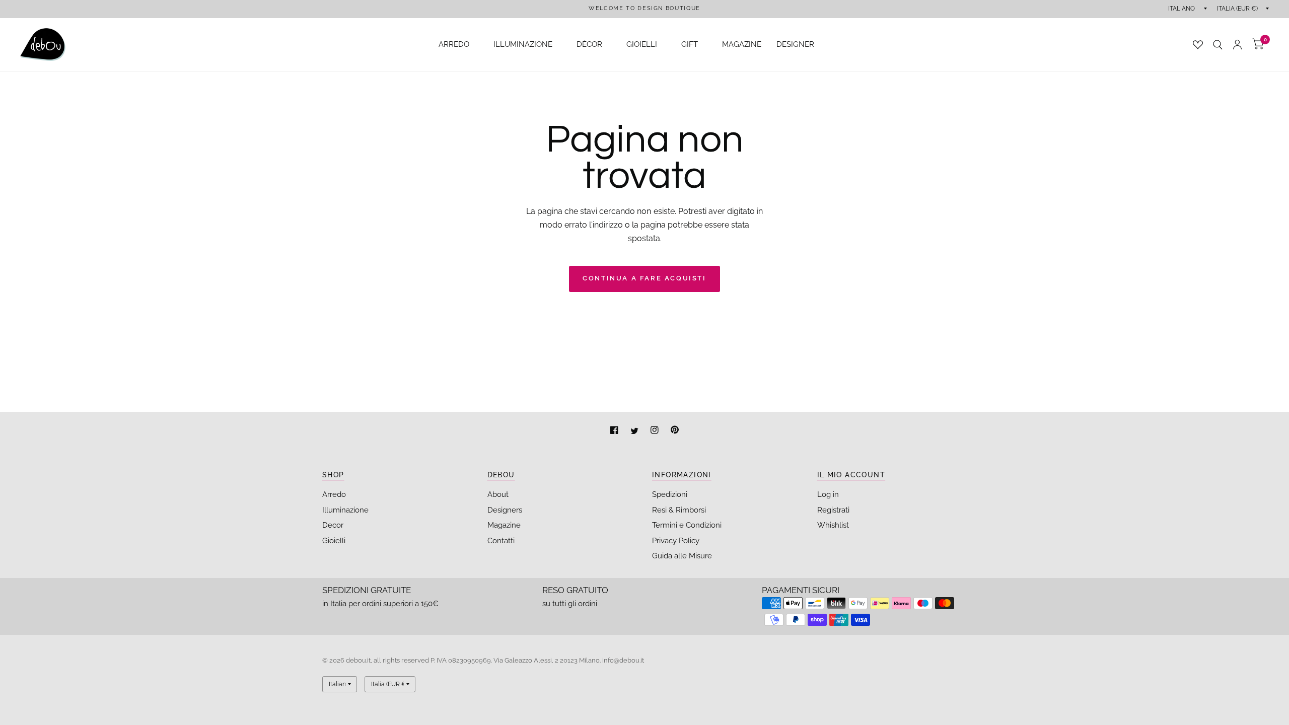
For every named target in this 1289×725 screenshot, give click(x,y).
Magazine (504, 525)
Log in (828, 494)
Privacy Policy (675, 540)
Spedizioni (669, 494)
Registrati (833, 510)
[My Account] (1237, 44)
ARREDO (454, 44)
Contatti (501, 540)
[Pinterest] (675, 431)
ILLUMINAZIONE (522, 44)
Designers (504, 510)
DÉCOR (589, 44)
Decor (332, 525)
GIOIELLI (641, 44)
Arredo (334, 494)
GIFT (689, 44)
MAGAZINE (741, 44)
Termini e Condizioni (687, 525)
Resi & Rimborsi (679, 510)
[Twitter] (635, 431)
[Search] (1218, 44)
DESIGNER (795, 44)
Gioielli (333, 540)
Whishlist (833, 525)
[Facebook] (615, 431)
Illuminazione (345, 510)
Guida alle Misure (682, 555)
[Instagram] (656, 431)
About (498, 494)
